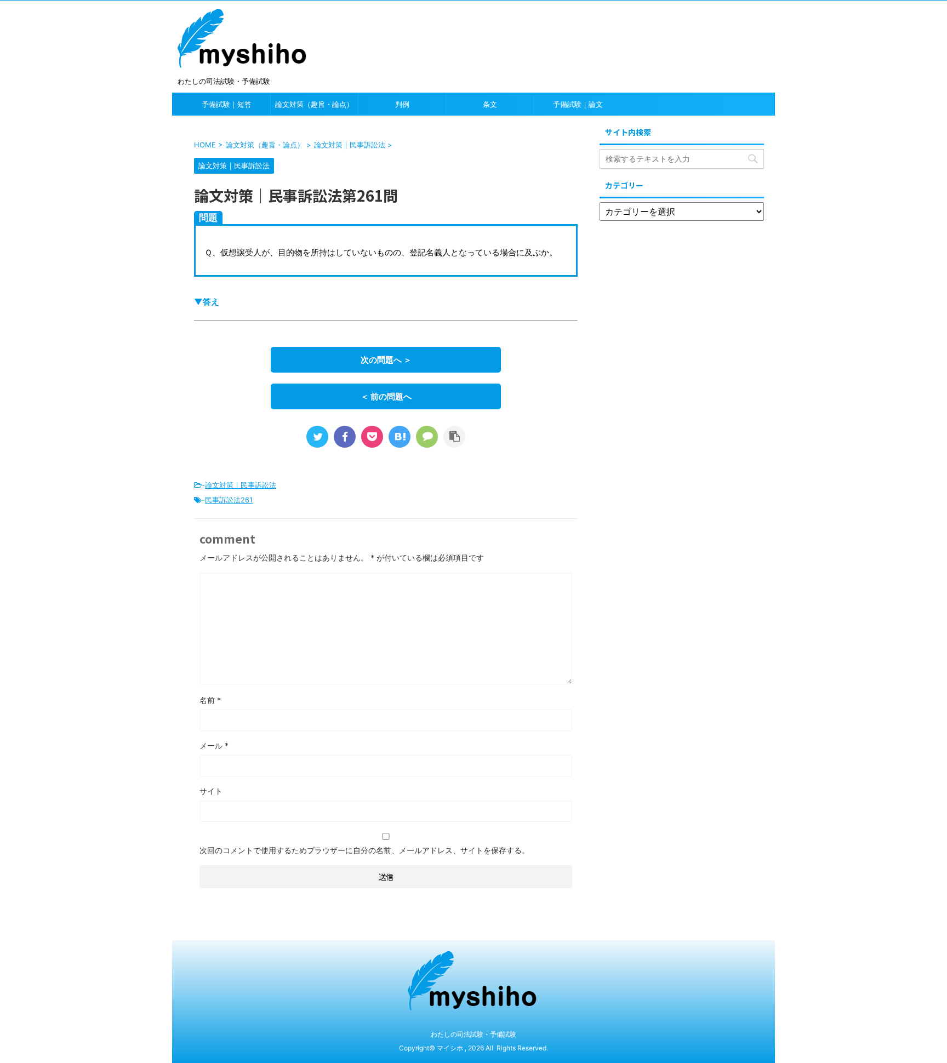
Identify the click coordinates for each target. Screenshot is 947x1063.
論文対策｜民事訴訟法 (240, 485)
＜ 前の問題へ (386, 396)
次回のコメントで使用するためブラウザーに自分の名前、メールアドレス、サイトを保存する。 (364, 850)
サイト (211, 791)
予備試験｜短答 (227, 104)
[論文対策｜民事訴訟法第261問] (399, 437)
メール (214, 745)
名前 (210, 700)
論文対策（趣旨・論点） (314, 104)
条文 (490, 104)
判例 (402, 104)
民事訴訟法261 (229, 499)
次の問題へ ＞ (386, 360)
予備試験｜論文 (578, 104)
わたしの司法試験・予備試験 (473, 1034)
